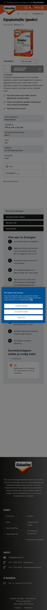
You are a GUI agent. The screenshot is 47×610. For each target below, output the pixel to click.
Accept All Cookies (21, 312)
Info (31, 300)
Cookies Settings (21, 306)
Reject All (21, 318)
